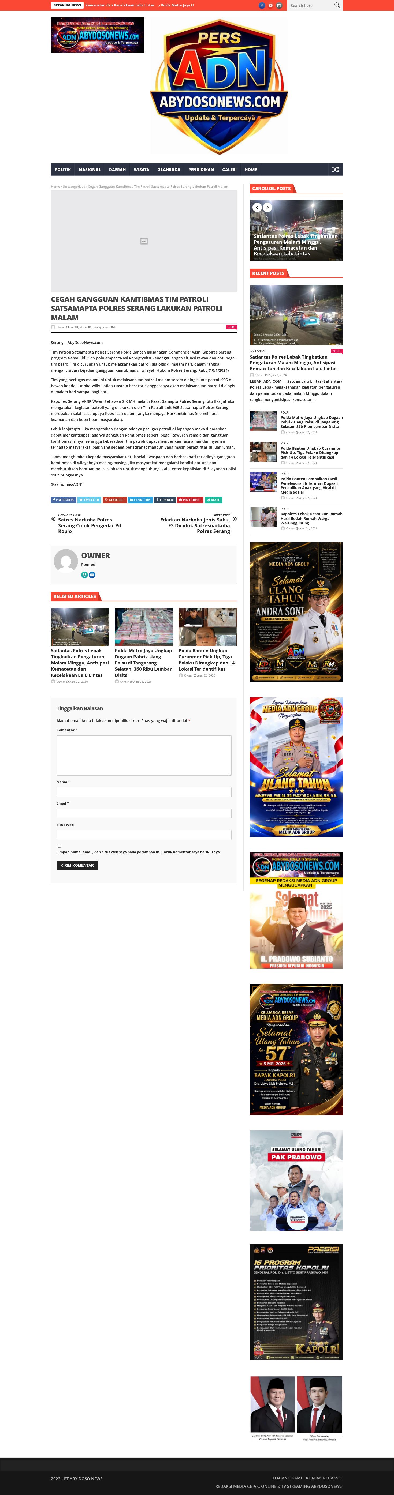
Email (63, 803)
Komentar (67, 729)
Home (251, 169)
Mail (215, 500)
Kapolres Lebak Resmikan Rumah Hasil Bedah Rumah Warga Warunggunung (312, 518)
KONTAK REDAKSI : (324, 1478)
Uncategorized (74, 186)
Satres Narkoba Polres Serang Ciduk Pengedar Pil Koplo (89, 523)
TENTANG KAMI (287, 1478)
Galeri (229, 169)
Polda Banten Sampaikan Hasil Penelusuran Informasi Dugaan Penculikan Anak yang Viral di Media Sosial (309, 485)
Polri (285, 412)
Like (233, 327)
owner (61, 327)
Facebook (65, 500)
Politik (63, 169)
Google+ (117, 500)
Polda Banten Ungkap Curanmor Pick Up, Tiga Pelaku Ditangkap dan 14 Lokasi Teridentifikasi (207, 659)
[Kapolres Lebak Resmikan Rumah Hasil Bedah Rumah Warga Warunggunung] (263, 517)
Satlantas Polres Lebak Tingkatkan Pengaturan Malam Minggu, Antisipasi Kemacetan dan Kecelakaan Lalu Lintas (80, 662)
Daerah (117, 169)
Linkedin (142, 500)
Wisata (141, 169)
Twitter (91, 500)
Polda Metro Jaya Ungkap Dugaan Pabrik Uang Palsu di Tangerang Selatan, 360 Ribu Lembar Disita (143, 662)
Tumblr (166, 500)
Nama (63, 781)
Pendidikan (201, 169)
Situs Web (65, 824)
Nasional (90, 169)
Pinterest (192, 500)
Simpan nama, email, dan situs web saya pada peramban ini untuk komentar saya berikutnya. (139, 852)
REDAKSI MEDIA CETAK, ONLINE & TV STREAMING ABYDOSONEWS (278, 1486)
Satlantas (258, 350)
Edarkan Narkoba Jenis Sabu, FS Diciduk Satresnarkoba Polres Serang (195, 523)
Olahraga (168, 169)
